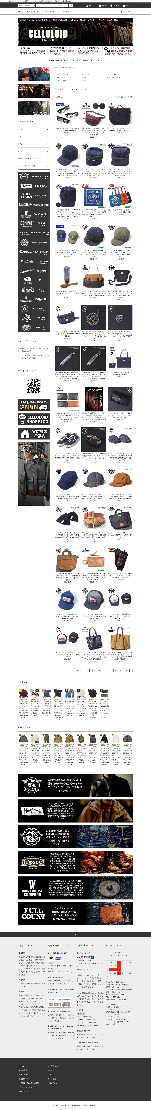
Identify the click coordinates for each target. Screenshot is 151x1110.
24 (127, 670)
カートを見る (53, 1079)
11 (99, 670)
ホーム (20, 11)
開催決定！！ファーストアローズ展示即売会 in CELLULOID (33, 350)
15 (116, 670)
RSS (20, 1091)
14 (112, 670)
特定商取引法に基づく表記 (29, 1083)
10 (95, 670)
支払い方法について (26, 1070)
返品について (24, 1079)
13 (107, 670)
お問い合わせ (127, 11)
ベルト (84, 77)
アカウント (92, 5)
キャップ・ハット (113, 74)
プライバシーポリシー (27, 1087)
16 (120, 670)
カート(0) (128, 5)
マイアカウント (53, 1066)
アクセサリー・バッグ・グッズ (68, 67)
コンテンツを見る (65, 11)
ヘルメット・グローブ (114, 77)
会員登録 (104, 5)
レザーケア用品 (62, 81)
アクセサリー (86, 74)
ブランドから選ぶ (49, 11)
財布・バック (61, 77)
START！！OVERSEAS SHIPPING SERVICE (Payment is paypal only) (76, 60)
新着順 (130, 97)
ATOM (26, 1091)
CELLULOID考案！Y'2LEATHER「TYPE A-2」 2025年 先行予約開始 (34, 357)
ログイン (116, 5)
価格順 (123, 97)
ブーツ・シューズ (62, 74)
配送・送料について (26, 1074)
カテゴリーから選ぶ (33, 11)
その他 (84, 81)
